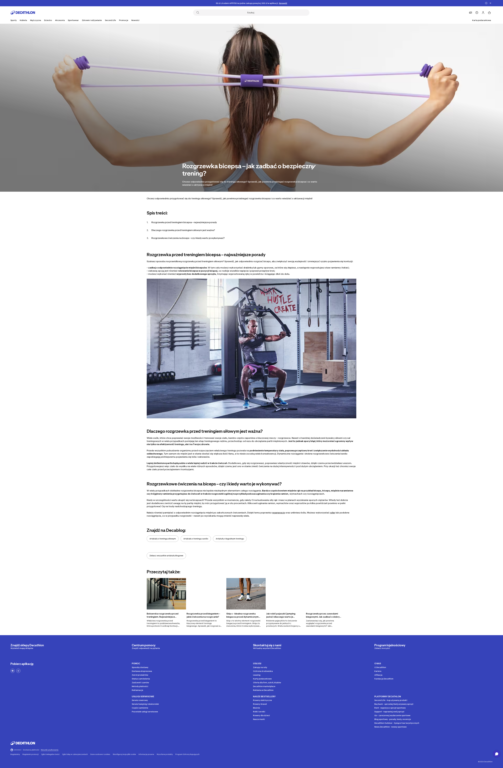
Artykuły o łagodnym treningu (230, 539)
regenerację (278, 512)
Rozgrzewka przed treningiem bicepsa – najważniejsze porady (184, 222)
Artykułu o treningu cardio (195, 539)
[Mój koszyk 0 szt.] (489, 12)
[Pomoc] (477, 12)
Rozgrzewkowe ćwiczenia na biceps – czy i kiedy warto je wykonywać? (188, 238)
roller (332, 512)
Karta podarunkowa (481, 20)
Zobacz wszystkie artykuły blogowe (166, 555)
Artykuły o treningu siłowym (162, 539)
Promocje (123, 20)
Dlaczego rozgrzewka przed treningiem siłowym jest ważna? (183, 230)
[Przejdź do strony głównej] (22, 12)
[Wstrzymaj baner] (486, 3)
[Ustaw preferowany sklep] (470, 12)
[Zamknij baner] (490, 3)
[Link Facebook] (12, 671)
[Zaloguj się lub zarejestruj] (483, 12)
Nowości (135, 20)
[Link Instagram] (18, 671)
